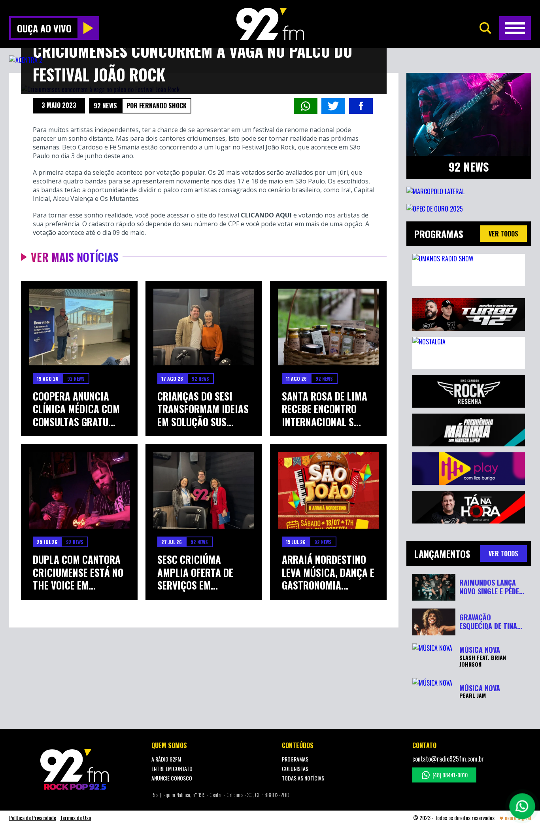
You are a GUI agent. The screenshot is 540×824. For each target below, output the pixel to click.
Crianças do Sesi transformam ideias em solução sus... (203, 409)
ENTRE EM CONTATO (172, 768)
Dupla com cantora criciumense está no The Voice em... (78, 572)
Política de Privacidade (32, 817)
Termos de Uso (75, 817)
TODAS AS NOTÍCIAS (303, 778)
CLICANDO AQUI (266, 215)
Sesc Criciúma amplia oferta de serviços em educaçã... (195, 572)
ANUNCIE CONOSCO (171, 778)
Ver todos (503, 233)
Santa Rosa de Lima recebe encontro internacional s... (324, 409)
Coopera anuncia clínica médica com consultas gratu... (76, 409)
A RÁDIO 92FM (166, 759)
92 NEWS (105, 105)
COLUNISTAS (295, 768)
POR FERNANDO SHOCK (157, 105)
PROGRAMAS (295, 759)
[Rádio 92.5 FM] (270, 24)
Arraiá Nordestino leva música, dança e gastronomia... (328, 572)
